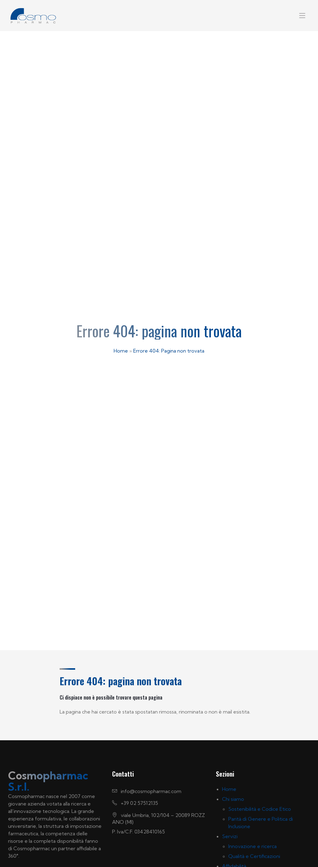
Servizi (230, 836)
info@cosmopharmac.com (150, 791)
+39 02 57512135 (139, 803)
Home (121, 351)
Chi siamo (233, 799)
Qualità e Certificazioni (254, 856)
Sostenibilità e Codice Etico (259, 809)
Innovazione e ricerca (252, 846)
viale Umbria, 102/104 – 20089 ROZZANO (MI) (158, 818)
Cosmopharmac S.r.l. (48, 781)
